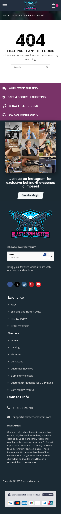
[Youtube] (38, 284)
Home (6, 15)
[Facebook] (10, 284)
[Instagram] (24, 284)
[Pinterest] (31, 284)
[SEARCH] (47, 67)
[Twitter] (17, 284)
